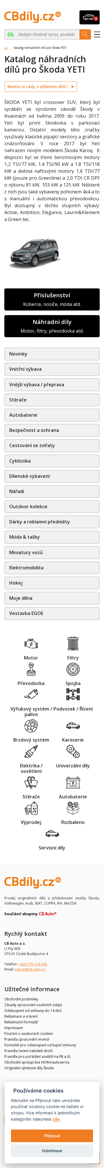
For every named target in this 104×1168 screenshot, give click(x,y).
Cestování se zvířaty (32, 445)
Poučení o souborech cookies (28, 1033)
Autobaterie (23, 415)
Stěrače (18, 400)
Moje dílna (20, 598)
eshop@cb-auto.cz (30, 969)
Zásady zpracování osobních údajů (33, 1004)
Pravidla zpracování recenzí (26, 1039)
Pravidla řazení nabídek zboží (28, 1050)
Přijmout (52, 1136)
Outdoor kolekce (28, 506)
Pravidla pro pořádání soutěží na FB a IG (37, 1056)
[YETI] (11, 34)
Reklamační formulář (21, 1022)
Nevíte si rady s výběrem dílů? (38, 86)
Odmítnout (52, 1150)
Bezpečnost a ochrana (34, 430)
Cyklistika (20, 461)
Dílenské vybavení (29, 476)
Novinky (18, 354)
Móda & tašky (24, 537)
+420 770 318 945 (32, 964)
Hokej (16, 583)
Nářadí (16, 491)
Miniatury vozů (26, 552)
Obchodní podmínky (21, 999)
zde (56, 1119)
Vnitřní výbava (25, 369)
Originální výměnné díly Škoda (29, 1068)
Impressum (13, 1027)
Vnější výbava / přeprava (36, 384)
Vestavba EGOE (26, 613)
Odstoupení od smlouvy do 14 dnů (33, 1010)
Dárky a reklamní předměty (39, 522)
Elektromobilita (26, 567)
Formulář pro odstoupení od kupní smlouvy (40, 1045)
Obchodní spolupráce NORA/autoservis (36, 1062)
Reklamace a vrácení (21, 1016)
